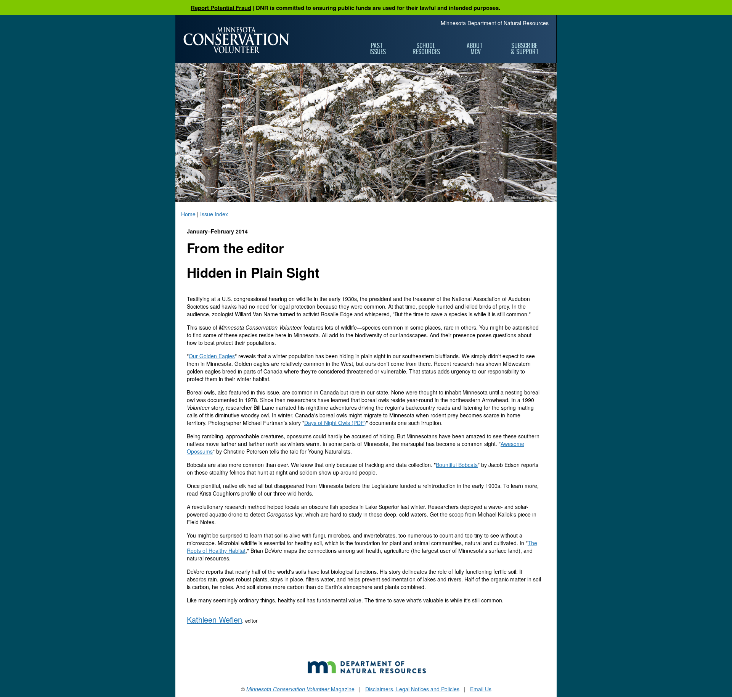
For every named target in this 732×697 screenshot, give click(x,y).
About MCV (475, 48)
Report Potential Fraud (221, 7)
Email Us (480, 689)
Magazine (300, 689)
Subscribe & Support (525, 48)
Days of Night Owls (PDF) (335, 423)
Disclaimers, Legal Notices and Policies (412, 689)
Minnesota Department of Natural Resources (495, 23)
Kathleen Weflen (214, 619)
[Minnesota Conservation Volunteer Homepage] (236, 40)
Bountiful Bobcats (457, 464)
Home (188, 214)
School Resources (426, 48)
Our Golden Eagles (212, 356)
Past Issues (377, 48)
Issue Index (214, 214)
